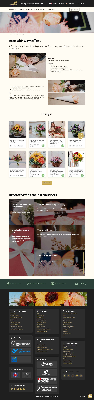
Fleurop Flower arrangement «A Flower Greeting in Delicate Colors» (56, 172)
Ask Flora (75, 9)
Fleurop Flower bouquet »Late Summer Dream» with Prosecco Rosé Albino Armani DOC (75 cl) (76, 173)
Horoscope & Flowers (68, 349)
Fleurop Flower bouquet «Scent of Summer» (76, 141)
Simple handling (40, 345)
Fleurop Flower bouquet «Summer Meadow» (17, 170)
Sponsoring (65, 331)
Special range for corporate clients (45, 349)
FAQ (38, 313)
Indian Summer (66, 360)
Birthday (65, 347)
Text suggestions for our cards (70, 346)
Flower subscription (41, 319)
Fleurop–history (66, 324)
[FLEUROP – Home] (13, 3)
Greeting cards (40, 324)
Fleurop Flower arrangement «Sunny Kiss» (36, 171)
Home (10, 34)
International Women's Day (69, 356)
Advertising (65, 329)
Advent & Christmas (67, 361)
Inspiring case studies (15, 322)
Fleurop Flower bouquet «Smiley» (17, 141)
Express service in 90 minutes (44, 329)
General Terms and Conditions (70, 313)
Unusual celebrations (68, 354)
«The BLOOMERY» (67, 333)
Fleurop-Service (66, 320)
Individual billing (40, 344)
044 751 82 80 (18, 388)
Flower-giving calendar (68, 353)
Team (64, 319)
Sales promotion (14, 319)
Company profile (67, 328)
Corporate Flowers (15, 315)
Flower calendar (66, 351)
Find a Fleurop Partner (42, 331)
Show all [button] (46, 183)
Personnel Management (16, 317)
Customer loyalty (15, 324)
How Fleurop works (67, 322)
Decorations (13, 328)
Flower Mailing (40, 317)
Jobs (64, 335)
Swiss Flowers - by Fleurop (17, 329)
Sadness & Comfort (67, 363)
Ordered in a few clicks (42, 347)
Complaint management (16, 326)
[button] (12, 9)
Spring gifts (13, 313)
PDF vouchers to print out (43, 328)
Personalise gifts (40, 315)
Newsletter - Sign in (41, 322)
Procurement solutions (42, 320)
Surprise (12, 320)
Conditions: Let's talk (41, 351)
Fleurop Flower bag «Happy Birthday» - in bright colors (56, 142)
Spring (64, 358)
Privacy (64, 315)
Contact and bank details (69, 317)
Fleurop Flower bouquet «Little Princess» (37, 141)
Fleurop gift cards (41, 326)
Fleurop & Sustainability (68, 326)
